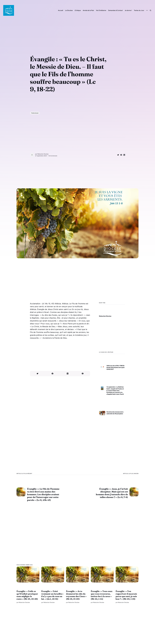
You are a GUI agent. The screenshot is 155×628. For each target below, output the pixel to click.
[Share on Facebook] (120, 155)
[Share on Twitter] (117, 155)
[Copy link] (82, 373)
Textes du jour (34, 113)
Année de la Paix (88, 10)
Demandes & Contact (115, 10)
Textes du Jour (139, 10)
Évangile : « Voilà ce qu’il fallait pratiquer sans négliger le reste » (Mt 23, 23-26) (27, 595)
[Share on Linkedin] (123, 155)
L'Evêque (78, 10)
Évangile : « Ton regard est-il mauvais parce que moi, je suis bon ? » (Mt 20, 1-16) (126, 595)
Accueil (60, 10)
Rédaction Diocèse (42, 154)
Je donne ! (128, 10)
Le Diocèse (69, 10)
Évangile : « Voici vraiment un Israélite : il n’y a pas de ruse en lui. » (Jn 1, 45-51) (52, 595)
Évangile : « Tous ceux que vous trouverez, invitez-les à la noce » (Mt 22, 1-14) (101, 595)
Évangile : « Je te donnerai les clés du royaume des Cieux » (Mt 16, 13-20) (76, 595)
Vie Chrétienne (101, 10)
